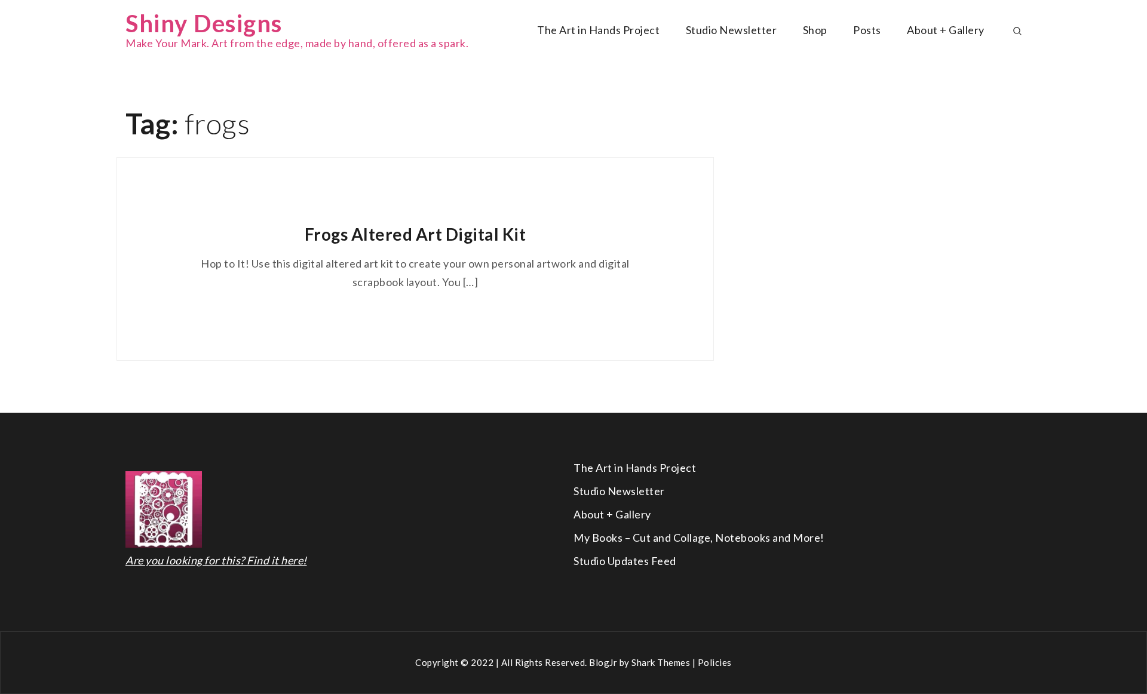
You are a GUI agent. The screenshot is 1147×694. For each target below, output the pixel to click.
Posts (867, 29)
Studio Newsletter (731, 29)
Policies (715, 662)
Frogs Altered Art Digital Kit (415, 234)
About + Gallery (946, 29)
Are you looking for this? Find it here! (216, 560)
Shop (815, 29)
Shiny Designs (204, 23)
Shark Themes (661, 662)
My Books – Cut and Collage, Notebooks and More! (699, 537)
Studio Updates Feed (625, 560)
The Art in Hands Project (598, 29)
